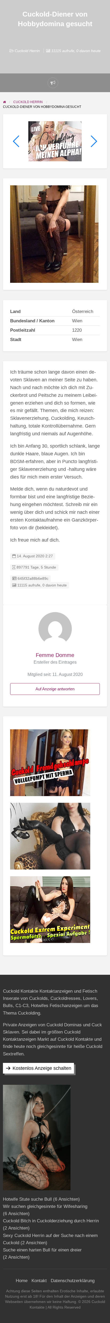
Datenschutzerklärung (73, 1280)
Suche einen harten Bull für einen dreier (42, 1249)
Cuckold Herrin (27, 51)
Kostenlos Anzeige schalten (42, 1068)
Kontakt (39, 1280)
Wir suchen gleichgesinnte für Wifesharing (45, 1206)
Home (22, 1280)
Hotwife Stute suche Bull (27, 1199)
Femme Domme (55, 655)
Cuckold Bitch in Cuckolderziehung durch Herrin (51, 1220)
